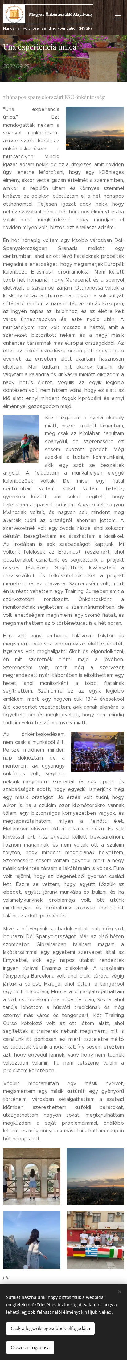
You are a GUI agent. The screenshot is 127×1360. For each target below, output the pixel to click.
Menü (118, 17)
